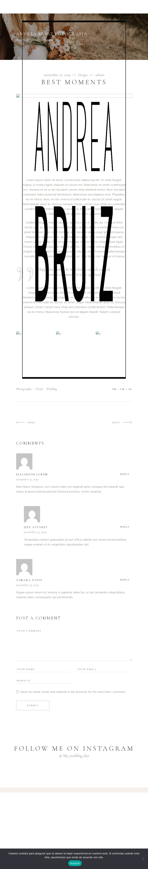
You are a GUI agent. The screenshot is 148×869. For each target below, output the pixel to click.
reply (125, 474)
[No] (143, 859)
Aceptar (75, 863)
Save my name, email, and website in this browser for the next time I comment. (73, 692)
